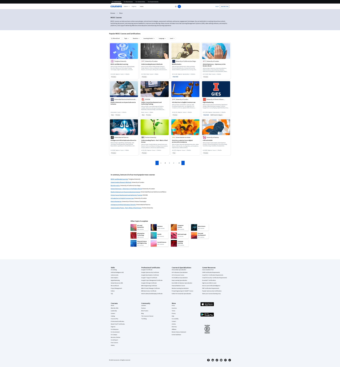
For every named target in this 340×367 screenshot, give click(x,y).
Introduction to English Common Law (122, 198)
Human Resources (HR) (117, 283)
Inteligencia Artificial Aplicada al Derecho (123, 205)
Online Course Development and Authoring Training (126, 195)
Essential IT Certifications (209, 280)
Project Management (116, 288)
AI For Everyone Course (178, 275)
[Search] (179, 6)
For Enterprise (114, 329)
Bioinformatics (115, 186)
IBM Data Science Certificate (148, 291)
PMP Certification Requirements (210, 288)
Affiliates (174, 329)
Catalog (113, 316)
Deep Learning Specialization (179, 280)
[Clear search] (175, 6)
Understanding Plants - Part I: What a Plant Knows (126, 208)
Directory (174, 327)
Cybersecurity (114, 275)
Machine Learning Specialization (180, 288)
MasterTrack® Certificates (118, 324)
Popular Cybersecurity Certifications (212, 291)
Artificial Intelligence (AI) (117, 272)
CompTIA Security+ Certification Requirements (214, 278)
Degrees (113, 327)
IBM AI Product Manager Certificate (150, 288)
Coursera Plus (114, 319)
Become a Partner (115, 337)
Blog (142, 313)
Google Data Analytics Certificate (150, 275)
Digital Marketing (116, 201)
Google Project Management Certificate (151, 280)
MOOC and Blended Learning (119, 179)
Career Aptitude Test (207, 270)
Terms (173, 311)
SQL (112, 294)
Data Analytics (114, 278)
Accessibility (175, 319)
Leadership (114, 311)
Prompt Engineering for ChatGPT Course (182, 291)
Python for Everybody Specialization (181, 294)
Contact (174, 321)
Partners (143, 308)
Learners (143, 305)
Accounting (114, 270)
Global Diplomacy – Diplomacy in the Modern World (126, 189)
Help (173, 316)
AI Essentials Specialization (179, 270)
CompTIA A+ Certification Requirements (212, 275)
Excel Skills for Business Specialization (182, 283)
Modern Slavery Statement (179, 332)
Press (173, 305)
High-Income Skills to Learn (209, 283)
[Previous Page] (157, 163)
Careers (113, 313)
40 (179, 163)
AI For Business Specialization (180, 272)
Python (113, 291)
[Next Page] (183, 163)
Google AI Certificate (146, 270)
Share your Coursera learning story (211, 294)
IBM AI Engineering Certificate (149, 286)
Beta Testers (144, 311)
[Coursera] (116, 6)
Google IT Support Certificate (149, 278)
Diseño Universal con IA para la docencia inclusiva (125, 192)
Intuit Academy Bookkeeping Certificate (151, 294)
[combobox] (156, 6)
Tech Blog (144, 319)
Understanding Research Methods (121, 182)
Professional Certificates (117, 321)
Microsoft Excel (115, 286)
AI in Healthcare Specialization (180, 278)
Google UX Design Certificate (149, 283)
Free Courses (114, 343)
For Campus (114, 335)
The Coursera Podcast (147, 316)
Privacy (174, 313)
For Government (115, 332)
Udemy (113, 345)
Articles (174, 324)
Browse (112, 13)
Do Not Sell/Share (176, 335)
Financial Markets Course (178, 286)
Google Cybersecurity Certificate (150, 272)
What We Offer (114, 308)
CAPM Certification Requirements (211, 272)
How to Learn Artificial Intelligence (211, 286)
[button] (134, 6)
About (112, 305)
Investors (174, 308)
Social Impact (114, 340)
